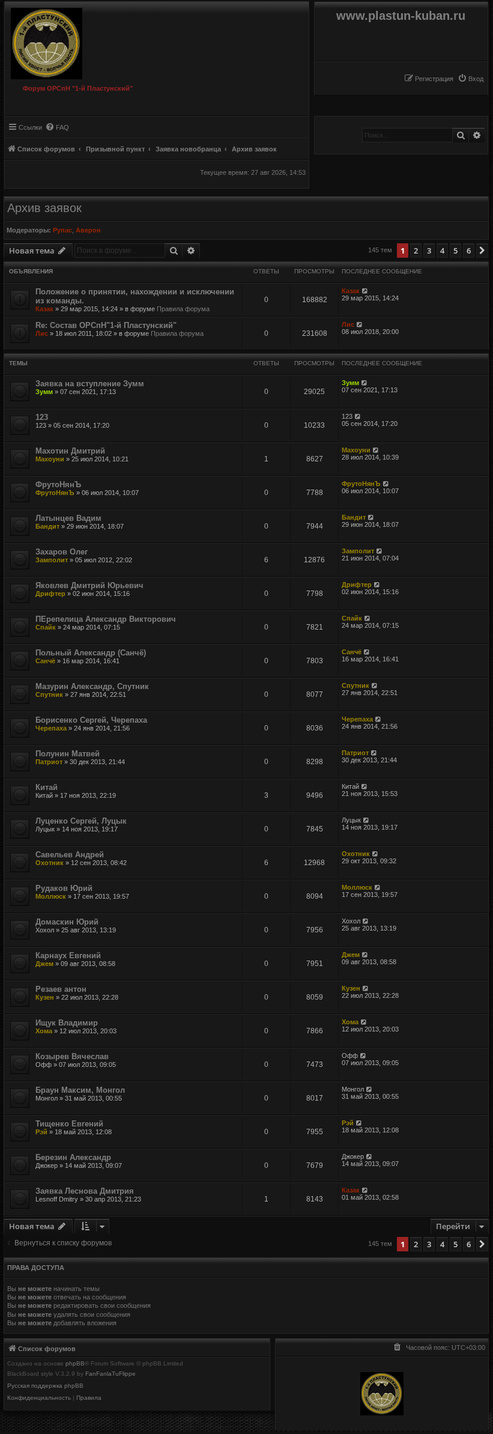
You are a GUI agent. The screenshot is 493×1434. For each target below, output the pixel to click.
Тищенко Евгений (69, 1123)
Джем (44, 963)
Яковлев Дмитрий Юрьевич (89, 585)
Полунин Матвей (67, 753)
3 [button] (429, 250)
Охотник (49, 862)
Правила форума (183, 308)
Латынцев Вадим (68, 518)
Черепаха (51, 728)
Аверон (88, 230)
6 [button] (469, 250)
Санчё (45, 660)
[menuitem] (470, 78)
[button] (482, 250)
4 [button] (442, 250)
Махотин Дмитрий (70, 450)
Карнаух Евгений (68, 955)
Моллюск (50, 896)
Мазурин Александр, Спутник (92, 686)
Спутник (49, 694)
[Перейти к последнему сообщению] (365, 290)
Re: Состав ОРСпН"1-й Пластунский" (106, 325)
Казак (44, 308)
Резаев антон (60, 989)
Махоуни (49, 459)
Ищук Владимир (66, 1022)
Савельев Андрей (69, 854)
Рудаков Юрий (63, 888)
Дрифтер (50, 593)
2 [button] (416, 250)
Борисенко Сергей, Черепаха (91, 720)
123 (41, 417)
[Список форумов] (52, 40)
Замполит (51, 560)
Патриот (48, 761)
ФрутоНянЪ (58, 484)
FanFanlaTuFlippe (110, 1374)
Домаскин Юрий (66, 921)
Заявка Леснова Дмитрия (84, 1191)
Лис (41, 333)
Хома (43, 1030)
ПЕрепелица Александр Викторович (105, 619)
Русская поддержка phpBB (45, 1386)
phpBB (75, 1364)
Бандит (47, 526)
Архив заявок (44, 207)
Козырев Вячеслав (72, 1056)
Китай (46, 787)
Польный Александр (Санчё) (90, 652)
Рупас (62, 230)
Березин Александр (73, 1157)
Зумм (44, 391)
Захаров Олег (61, 551)
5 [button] (455, 250)
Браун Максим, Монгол (80, 1090)
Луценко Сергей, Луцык (81, 820)
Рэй (41, 1131)
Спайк (45, 627)
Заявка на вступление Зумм (89, 383)
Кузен (44, 997)
